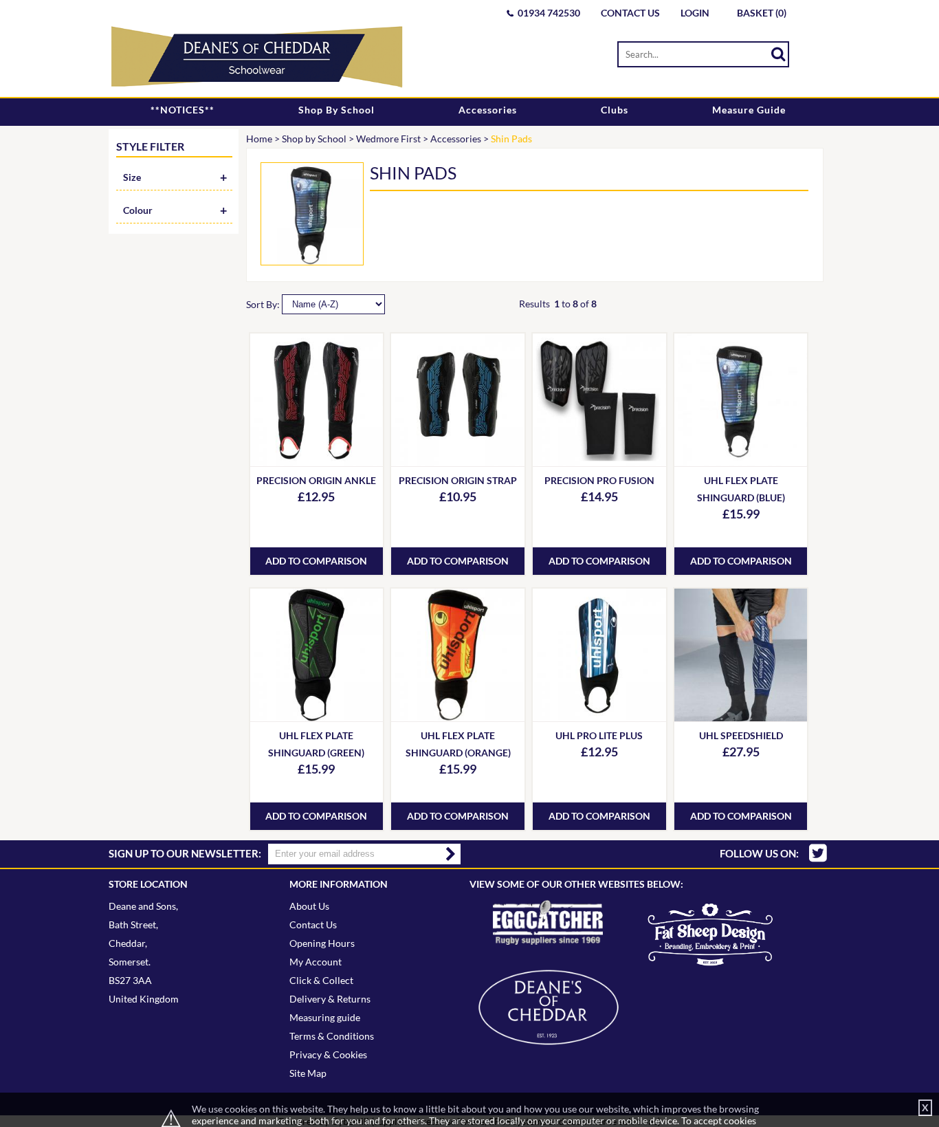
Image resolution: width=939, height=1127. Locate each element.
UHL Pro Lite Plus (599, 735)
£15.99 (741, 513)
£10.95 (457, 496)
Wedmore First (388, 138)
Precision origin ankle (316, 480)
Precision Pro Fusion (599, 480)
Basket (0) (761, 13)
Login (695, 13)
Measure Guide (749, 110)
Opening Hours (322, 943)
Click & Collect (321, 980)
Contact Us (630, 13)
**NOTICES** (182, 110)
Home (259, 138)
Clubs (614, 110)
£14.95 (599, 496)
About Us (309, 906)
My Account (315, 961)
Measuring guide (324, 1017)
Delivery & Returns (330, 999)
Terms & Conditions (331, 1036)
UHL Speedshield (741, 735)
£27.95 (741, 751)
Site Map (308, 1073)
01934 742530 (549, 13)
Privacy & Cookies (328, 1054)
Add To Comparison (316, 561)
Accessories (488, 110)
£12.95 (316, 496)
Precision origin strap (458, 480)
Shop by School (336, 110)
